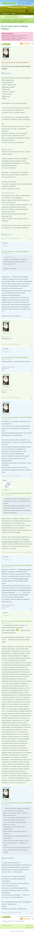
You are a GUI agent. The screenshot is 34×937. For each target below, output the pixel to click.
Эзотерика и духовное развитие (20, 20)
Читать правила (19, 36)
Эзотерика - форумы (7, 20)
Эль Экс (5, 243)
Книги (13, 14)
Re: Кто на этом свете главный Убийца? (17, 417)
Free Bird (5, 349)
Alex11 (5, 480)
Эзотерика (5, 14)
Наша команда (30, 925)
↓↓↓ (2, 16)
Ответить (7, 43)
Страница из (29, 916)
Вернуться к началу (31, 239)
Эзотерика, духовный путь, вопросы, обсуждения (13, 921)
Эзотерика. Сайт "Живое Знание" (17, 931)
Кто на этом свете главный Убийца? (15, 62)
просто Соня (6, 47)
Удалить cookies (29, 927)
